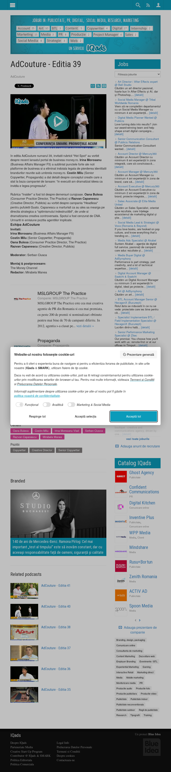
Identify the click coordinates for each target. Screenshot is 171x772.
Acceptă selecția (85, 416)
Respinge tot (37, 416)
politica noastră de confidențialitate (37, 396)
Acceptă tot (133, 416)
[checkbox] (26, 404)
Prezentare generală (140, 354)
